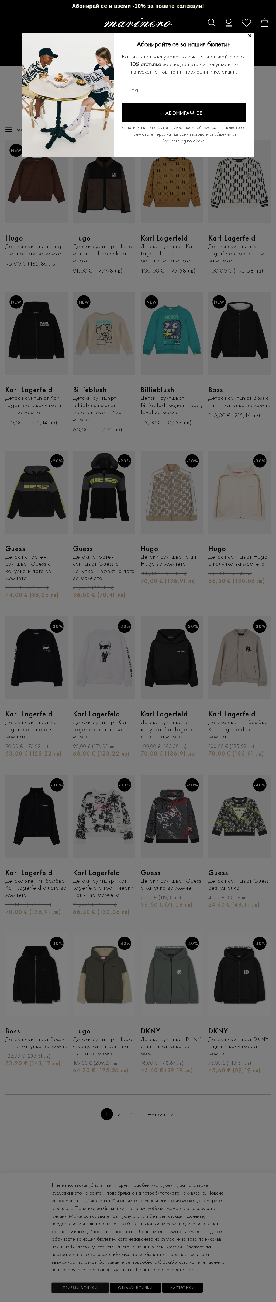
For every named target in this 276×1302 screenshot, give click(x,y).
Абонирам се (183, 112)
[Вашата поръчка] (262, 23)
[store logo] (138, 22)
